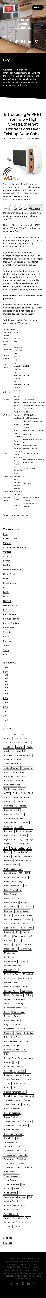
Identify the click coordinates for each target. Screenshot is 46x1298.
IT (4, 587)
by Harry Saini (10, 538)
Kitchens (8, 940)
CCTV (7, 793)
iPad (6, 928)
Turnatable (9, 1159)
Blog (14, 36)
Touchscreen (10, 1155)
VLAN (16, 1188)
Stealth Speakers (12, 1113)
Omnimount (17, 995)
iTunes (7, 936)
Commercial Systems (14, 814)
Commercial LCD (12, 810)
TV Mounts (9, 1163)
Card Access (10, 789)
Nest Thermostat (12, 986)
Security (7, 632)
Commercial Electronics (14, 547)
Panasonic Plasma (12, 1007)
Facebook (27, 856)
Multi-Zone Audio (12, 974)
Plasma (7, 1016)
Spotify (27, 1104)
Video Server (10, 1180)
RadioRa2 (28, 1033)
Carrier (22, 789)
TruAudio (23, 1155)
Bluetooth (8, 780)
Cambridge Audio (12, 785)
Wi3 (27, 515)
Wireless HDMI (11, 1209)
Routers (7, 1062)
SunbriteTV (22, 1125)
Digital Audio (10, 839)
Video (6, 650)
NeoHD (7, 982)
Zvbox (17, 1226)
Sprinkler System (12, 1108)
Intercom (8, 911)
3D (8, 734)
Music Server (10, 978)
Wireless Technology (13, 1218)
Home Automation (12, 569)
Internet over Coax (17, 515)
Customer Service (23, 831)
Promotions (8, 627)
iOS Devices (9, 923)
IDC (21, 907)
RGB (6, 1054)
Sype (18, 1138)
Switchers (8, 1138)
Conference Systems (13, 818)
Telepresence (10, 1142)
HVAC (6, 578)
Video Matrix (10, 1172)
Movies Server (10, 970)
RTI (16, 1062)
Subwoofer (9, 1125)
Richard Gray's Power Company (18, 1058)
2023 (5, 672)
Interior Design (22, 911)
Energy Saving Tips (22, 852)
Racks (18, 1033)
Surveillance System (13, 1134)
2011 (5, 715)
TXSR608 (8, 1167)
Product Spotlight (11, 618)
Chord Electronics (21, 797)
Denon (14, 835)
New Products (33, 138)
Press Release (9, 614)
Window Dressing (12, 1201)
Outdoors (8, 1003)
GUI (20, 873)
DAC (6, 835)
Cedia (15, 793)
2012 (5, 711)
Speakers (7, 641)
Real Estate (16, 1037)
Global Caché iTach (13, 869)
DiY (5, 848)
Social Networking (12, 1100)
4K (23, 734)
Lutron (28, 944)
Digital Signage (26, 839)
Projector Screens (12, 1024)
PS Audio (21, 1029)
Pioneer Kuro (18, 1012)
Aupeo (7, 772)
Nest (16, 982)
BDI (17, 776)
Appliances (9, 751)
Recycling (24, 1041)
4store (7, 738)
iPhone (14, 928)
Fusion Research (23, 860)
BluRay (19, 780)
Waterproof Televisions (14, 1197)
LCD (17, 940)
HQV (6, 907)
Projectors (9, 1029)
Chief (30, 793)
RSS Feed (7, 1243)
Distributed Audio (22, 843)
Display (7, 843)
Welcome (7, 36)
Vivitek (7, 1188)
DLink (13, 848)
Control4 (7, 556)
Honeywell (25, 902)
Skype (15, 1087)
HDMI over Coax (11, 877)
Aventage (8, 776)
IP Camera (23, 923)
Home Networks (11, 898)
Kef (30, 936)
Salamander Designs (13, 1066)
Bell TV (25, 776)
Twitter (20, 1163)
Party (6, 1012)
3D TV (16, 734)
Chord (7, 797)
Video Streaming (11, 1184)
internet (8, 915)
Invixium (27, 919)
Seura (28, 1079)
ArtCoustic (9, 755)
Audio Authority (24, 755)
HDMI (27, 873)
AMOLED (26, 742)
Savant (21, 1071)
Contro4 (8, 827)
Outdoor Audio (19, 999)
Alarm (16, 742)
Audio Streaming (11, 768)
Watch (6, 654)
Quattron (8, 1033)
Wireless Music (11, 1214)
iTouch (26, 932)
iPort (30, 928)
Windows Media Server (14, 1205)
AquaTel (21, 751)
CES (23, 793)
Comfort (7, 543)
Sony (6, 1104)
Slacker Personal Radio (14, 1092)
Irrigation (8, 932)
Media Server (10, 961)
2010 (5, 720)
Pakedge (20, 1003)
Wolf (28, 1218)
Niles (6, 995)
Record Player (10, 1041)
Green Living (10, 873)
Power (6, 610)
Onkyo (28, 995)
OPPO (7, 999)
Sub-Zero (27, 1121)
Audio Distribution (12, 759)
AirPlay (7, 742)
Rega (16, 1045)
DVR (29, 848)
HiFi (26, 885)
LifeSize (8, 944)
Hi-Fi (6, 881)
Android (20, 747)
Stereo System (11, 1117)
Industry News (10, 583)
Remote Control (11, 1050)
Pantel (27, 1007)
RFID (24, 1050)
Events (6, 560)
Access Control (20, 738)
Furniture (7, 565)
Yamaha (8, 1226)
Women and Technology (15, 1222)
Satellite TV (9, 1071)
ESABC (7, 856)
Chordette (9, 801)
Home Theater (10, 902)
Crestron (8, 831)
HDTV (25, 877)
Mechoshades (10, 953)
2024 (5, 667)
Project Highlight (12, 1020)
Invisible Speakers (12, 919)
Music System (25, 978)
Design (23, 835)
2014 (5, 702)
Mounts (23, 961)
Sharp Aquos (19, 1083)
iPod (23, 928)
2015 (5, 698)
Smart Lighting (26, 1096)
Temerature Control (13, 1146)
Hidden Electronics (12, 885)
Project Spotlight (11, 623)
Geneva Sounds (11, 864)
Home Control (10, 894)
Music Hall (28, 974)
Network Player (11, 991)
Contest (7, 552)
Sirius (6, 1087)
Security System (22, 1075)
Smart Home (10, 1096)
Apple (29, 747)
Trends (6, 645)
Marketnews (25, 949)
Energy (7, 852)
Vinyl (25, 1184)
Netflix (26, 986)
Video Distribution (24, 1167)
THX (24, 1151)
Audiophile (27, 768)
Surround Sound (11, 1129)
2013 (5, 707)
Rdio (6, 1037)
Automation (18, 772)
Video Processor (11, 1176)
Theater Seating (11, 1151)
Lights (6, 592)
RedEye (7, 1045)
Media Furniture (11, 957)
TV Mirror (21, 1159)
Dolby (21, 848)
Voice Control (10, 1193)
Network (7, 601)
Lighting (18, 944)
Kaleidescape (19, 936)
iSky (17, 932)
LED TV (25, 940)
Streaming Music (12, 1121)
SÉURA (7, 1083)
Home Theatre (10, 574)
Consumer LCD (11, 822)
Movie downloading (13, 965)
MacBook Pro (10, 949)
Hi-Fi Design (17, 881)
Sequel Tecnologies (13, 1079)
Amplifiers (8, 747)
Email (27, 1278)
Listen (6, 596)
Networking (26, 991)
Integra (29, 907)
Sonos (6, 636)
